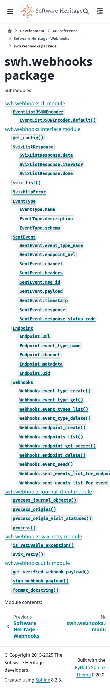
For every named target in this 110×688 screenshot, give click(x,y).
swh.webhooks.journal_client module (48, 491)
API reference (65, 30)
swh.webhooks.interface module (43, 129)
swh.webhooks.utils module (37, 563)
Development (32, 30)
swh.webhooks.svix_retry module (43, 536)
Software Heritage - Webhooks (41, 38)
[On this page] (99, 11)
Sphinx (43, 680)
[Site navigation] (10, 11)
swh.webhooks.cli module (35, 103)
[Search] (85, 11)
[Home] (10, 31)
